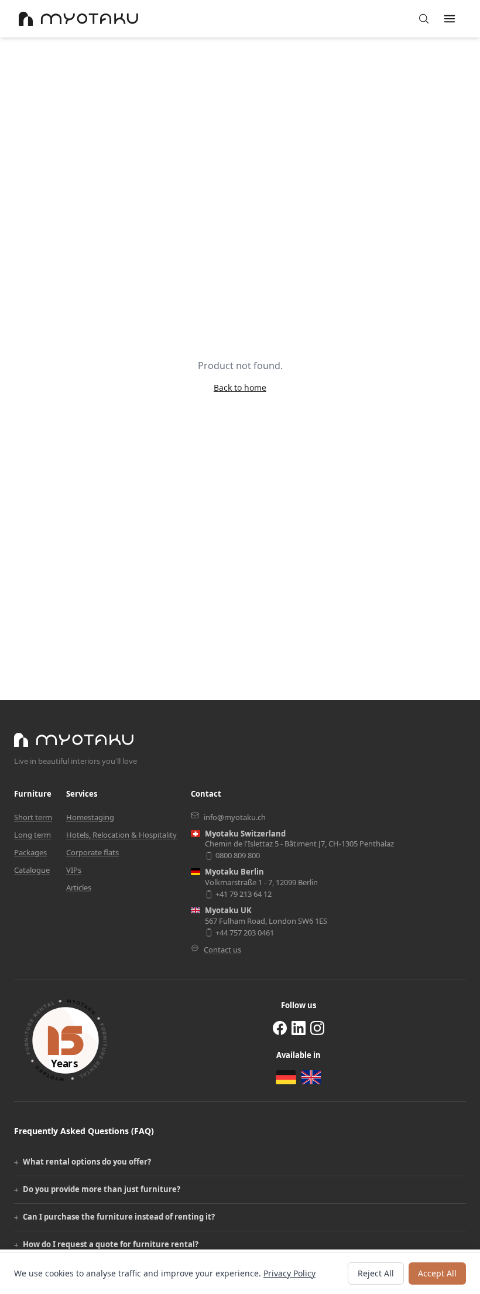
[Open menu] (449, 18)
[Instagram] (317, 1027)
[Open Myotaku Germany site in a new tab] (286, 1077)
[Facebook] (280, 1027)
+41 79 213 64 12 (243, 894)
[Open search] (424, 18)
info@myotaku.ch (235, 817)
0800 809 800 (237, 856)
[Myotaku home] (73, 740)
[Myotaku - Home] (78, 19)
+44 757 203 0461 (244, 933)
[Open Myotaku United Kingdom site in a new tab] (311, 1077)
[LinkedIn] (299, 1027)
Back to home (240, 387)
